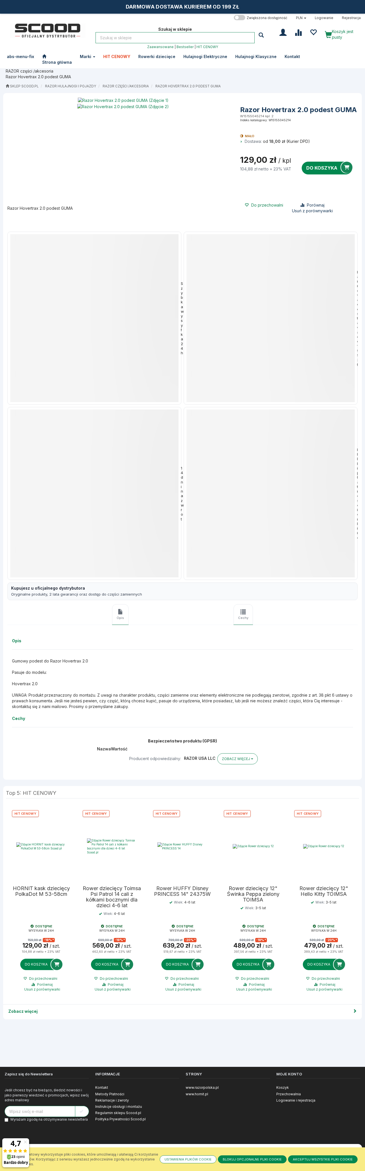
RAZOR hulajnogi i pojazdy (70, 86)
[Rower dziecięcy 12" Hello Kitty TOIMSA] (323, 846)
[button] (301, 18)
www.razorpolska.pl (202, 1087)
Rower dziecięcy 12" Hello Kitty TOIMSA (323, 891)
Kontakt (101, 1087)
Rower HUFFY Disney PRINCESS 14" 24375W (182, 891)
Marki (86, 56)
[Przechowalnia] (313, 32)
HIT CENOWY (207, 47)
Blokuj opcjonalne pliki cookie (252, 1159)
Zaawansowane (160, 47)
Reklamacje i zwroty (112, 1100)
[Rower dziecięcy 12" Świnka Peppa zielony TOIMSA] (253, 846)
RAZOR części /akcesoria (126, 86)
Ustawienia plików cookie (188, 1159)
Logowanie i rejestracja (295, 1100)
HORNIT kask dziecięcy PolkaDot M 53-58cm (41, 891)
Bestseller (185, 47)
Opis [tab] (120, 618)
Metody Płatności (109, 1094)
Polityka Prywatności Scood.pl (120, 1119)
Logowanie (324, 18)
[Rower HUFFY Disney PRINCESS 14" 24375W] (182, 846)
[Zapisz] (82, 1111)
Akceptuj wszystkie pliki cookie (323, 1159)
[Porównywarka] (298, 32)
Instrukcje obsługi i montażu (118, 1106)
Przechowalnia (288, 1094)
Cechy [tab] (243, 618)
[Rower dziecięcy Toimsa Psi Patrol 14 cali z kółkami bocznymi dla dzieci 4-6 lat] (112, 846)
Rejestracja (351, 18)
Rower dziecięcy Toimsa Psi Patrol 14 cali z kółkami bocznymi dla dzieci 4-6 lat (112, 897)
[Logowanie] (283, 32)
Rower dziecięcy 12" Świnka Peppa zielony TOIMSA (253, 894)
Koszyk (282, 1087)
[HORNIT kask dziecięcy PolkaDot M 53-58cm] (41, 846)
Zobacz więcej (23, 1011)
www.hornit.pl (197, 1094)
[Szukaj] (261, 34)
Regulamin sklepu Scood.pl (118, 1113)
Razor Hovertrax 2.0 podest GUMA (188, 86)
